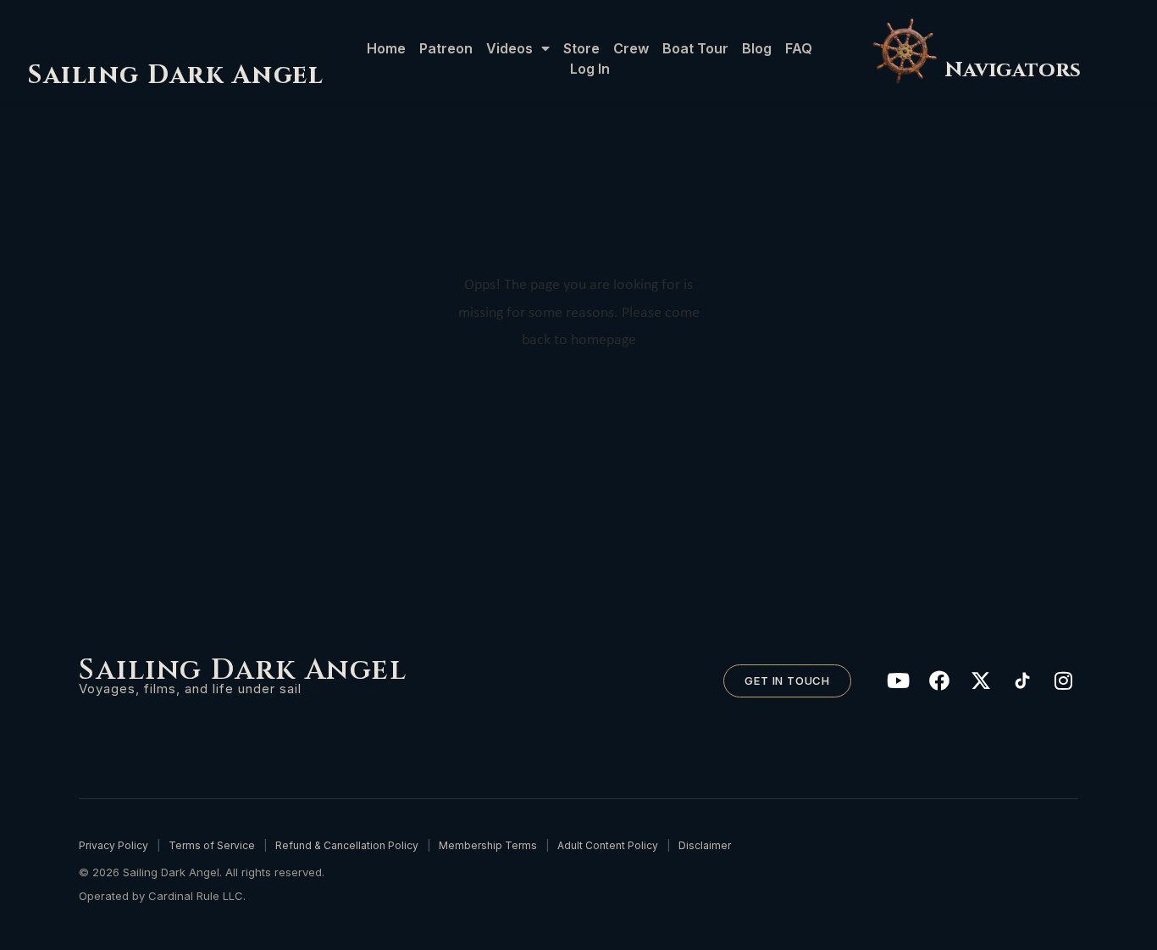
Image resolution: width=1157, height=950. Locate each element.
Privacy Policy (113, 845)
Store (581, 48)
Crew (631, 48)
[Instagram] (1064, 680)
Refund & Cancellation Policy (346, 845)
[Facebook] (939, 680)
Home (386, 48)
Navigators (1012, 70)
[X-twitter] (980, 680)
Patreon (446, 48)
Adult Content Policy (607, 845)
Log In (590, 68)
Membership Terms (488, 845)
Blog (757, 48)
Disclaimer (704, 845)
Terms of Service (212, 845)
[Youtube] (897, 680)
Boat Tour (695, 48)
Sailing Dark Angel (176, 75)
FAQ (798, 48)
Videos (509, 48)
